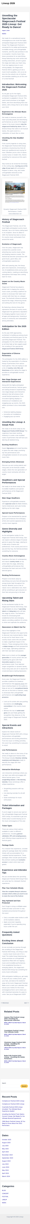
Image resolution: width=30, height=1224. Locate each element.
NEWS (4, 33)
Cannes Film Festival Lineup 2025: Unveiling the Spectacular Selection (14, 1018)
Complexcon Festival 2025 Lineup (13, 1101)
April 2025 (5, 1152)
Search (4, 1083)
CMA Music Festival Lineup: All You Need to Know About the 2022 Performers (13, 1123)
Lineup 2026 (8, 3)
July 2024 (5, 1164)
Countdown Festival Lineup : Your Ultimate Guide (14, 1031)
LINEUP (10, 1022)
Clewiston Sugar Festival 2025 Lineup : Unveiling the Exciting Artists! (15, 1043)
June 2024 (5, 1167)
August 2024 (6, 1161)
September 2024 (7, 1158)
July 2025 (5, 1145)
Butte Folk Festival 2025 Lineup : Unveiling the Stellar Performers (14, 1057)
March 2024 (6, 1176)
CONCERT (5, 1193)
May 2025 (5, 1149)
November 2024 (7, 1155)
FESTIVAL (5, 1196)
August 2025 (6, 1142)
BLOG (4, 1190)
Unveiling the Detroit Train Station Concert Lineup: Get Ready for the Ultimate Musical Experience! (13, 1116)
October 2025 (6, 1139)
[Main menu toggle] (26, 3)
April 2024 (5, 1173)
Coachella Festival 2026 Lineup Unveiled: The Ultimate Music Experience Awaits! (12, 1109)
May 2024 (5, 1170)
